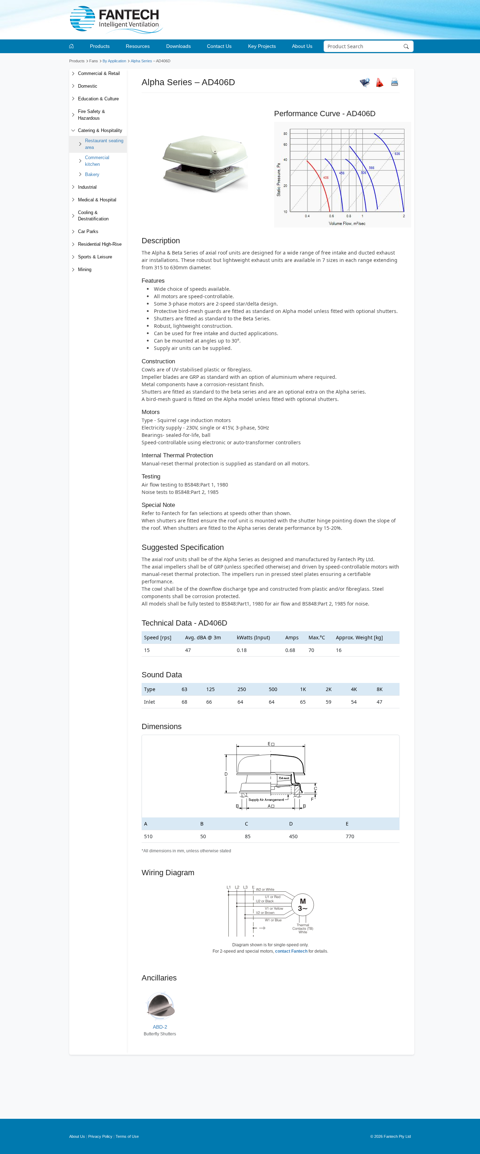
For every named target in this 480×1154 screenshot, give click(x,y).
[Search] (407, 46)
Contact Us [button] (219, 46)
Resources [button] (138, 46)
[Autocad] (380, 82)
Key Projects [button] (262, 46)
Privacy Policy (100, 1136)
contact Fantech (291, 951)
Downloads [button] (178, 46)
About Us (77, 1136)
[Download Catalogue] (365, 82)
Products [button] (100, 46)
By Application (114, 61)
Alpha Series (141, 61)
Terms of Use (127, 1136)
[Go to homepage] (72, 46)
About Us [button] (302, 46)
